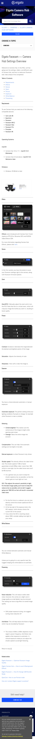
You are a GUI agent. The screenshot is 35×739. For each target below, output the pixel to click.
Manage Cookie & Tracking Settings (12, 736)
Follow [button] (17, 34)
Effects (8, 85)
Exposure (8, 94)
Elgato (4, 27)
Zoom (7, 89)
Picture (8, 91)
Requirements (10, 82)
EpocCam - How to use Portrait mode (13, 677)
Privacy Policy (15, 730)
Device (8, 87)
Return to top (6, 649)
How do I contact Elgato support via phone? (15, 681)
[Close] (30, 719)
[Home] (17, 4)
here (16, 244)
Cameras (13, 27)
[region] (16, 728)
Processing (9, 98)
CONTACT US (17, 700)
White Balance (10, 96)
